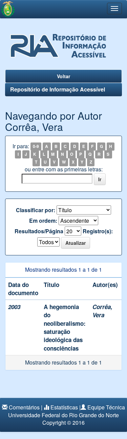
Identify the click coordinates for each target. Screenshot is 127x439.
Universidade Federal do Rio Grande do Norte (63, 415)
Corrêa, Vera (102, 311)
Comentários (24, 407)
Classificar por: (35, 210)
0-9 (36, 146)
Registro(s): (98, 231)
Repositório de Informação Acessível (57, 89)
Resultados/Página (39, 231)
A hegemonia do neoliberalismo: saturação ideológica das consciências (65, 327)
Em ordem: (43, 220)
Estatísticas (64, 407)
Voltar (63, 76)
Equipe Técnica (106, 407)
